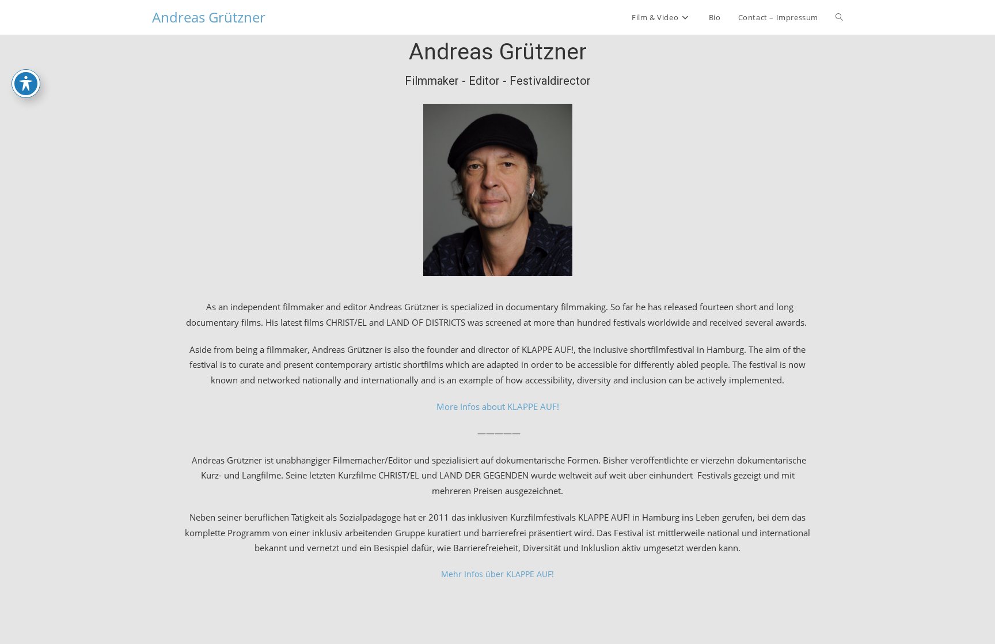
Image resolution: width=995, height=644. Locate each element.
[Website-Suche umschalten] (839, 17)
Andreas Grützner (208, 17)
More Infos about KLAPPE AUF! (497, 406)
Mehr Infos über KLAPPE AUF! (497, 573)
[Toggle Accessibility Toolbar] (26, 83)
